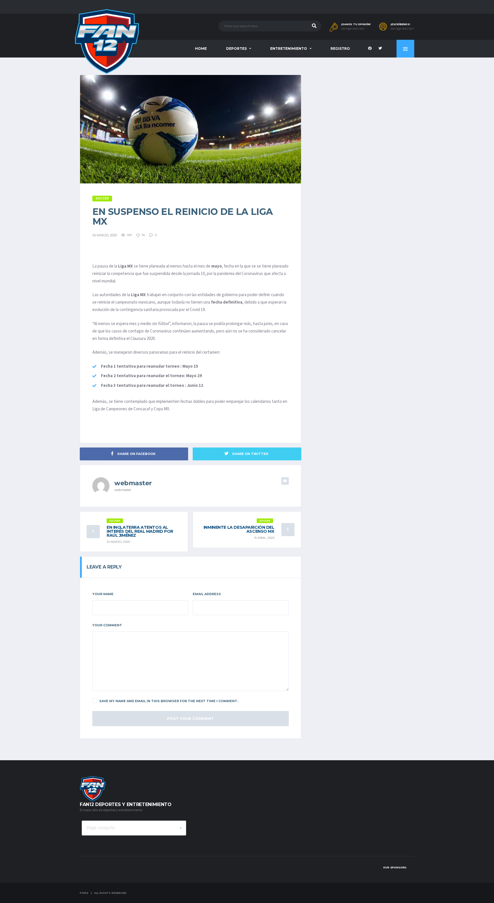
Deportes (236, 48)
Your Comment (107, 625)
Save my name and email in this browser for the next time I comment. (168, 701)
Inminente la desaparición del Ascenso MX (239, 529)
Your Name (102, 594)
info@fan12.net (353, 28)
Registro (340, 48)
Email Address (207, 594)
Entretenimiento (288, 48)
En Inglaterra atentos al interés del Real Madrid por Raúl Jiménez (140, 531)
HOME (201, 48)
